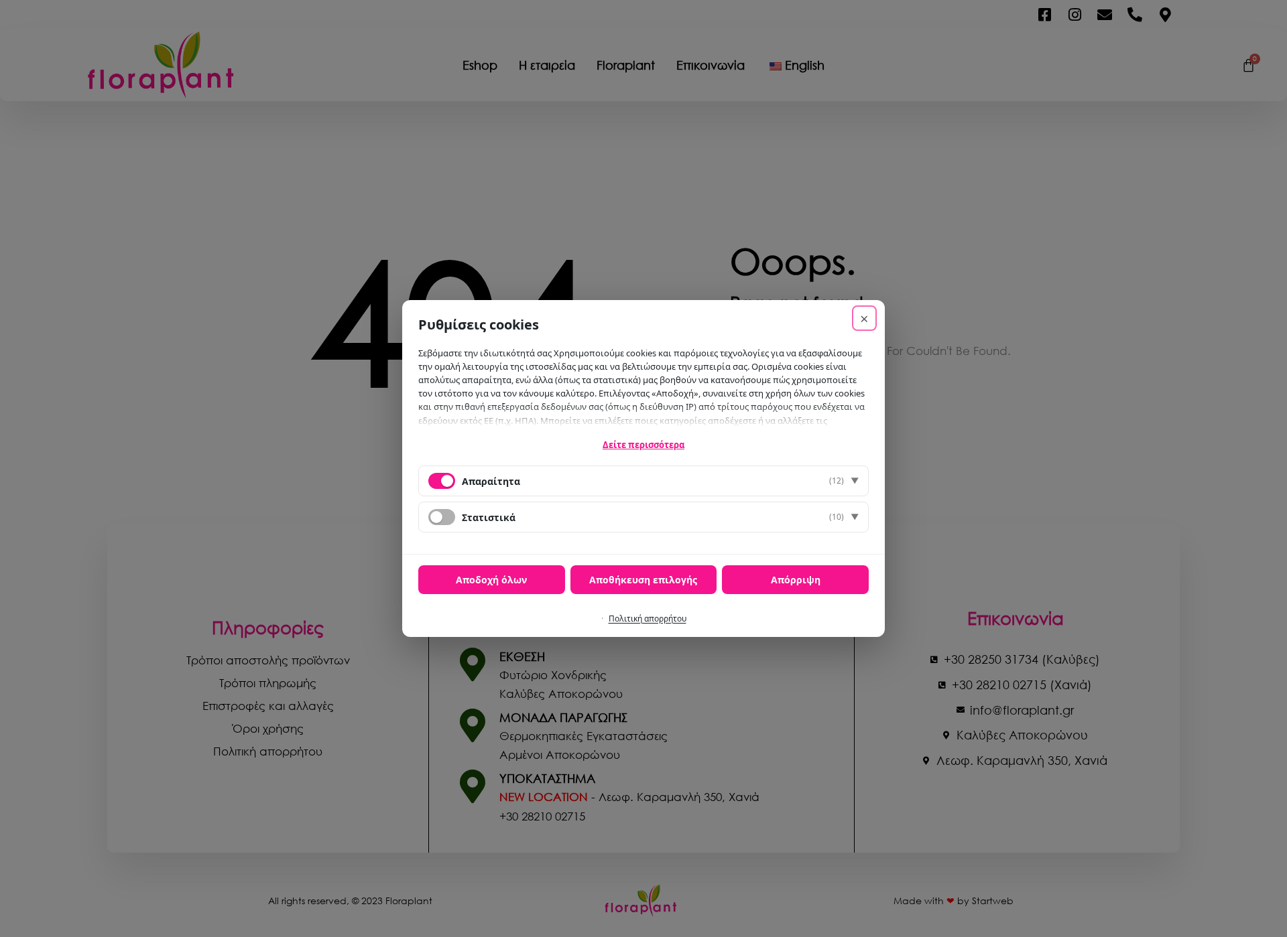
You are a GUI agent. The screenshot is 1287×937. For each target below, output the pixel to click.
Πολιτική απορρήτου (647, 618)
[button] (643, 481)
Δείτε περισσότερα (643, 445)
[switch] (441, 517)
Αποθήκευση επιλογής (643, 579)
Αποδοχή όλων (491, 579)
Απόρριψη (795, 579)
